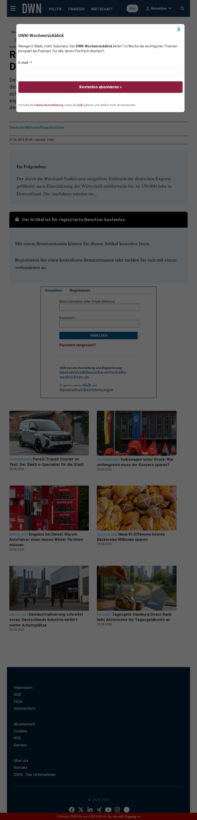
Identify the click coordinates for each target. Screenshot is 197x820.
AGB (80, 105)
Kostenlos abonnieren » (100, 87)
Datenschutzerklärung (48, 105)
